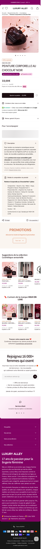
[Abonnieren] (35, 377)
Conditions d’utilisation (11, 543)
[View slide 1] (17, 413)
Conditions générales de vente (20, 545)
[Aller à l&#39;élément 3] (20, 55)
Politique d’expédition (22, 543)
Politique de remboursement (13, 540)
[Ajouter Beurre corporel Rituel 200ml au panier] (14, 315)
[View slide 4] (24, 413)
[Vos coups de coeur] (6, 8)
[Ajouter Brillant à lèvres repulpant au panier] (30, 273)
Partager (7, 220)
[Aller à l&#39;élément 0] (15, 55)
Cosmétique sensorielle (24, 344)
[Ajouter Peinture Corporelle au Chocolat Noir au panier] (14, 273)
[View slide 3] (21, 413)
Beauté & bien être (13, 13)
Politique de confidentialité (27, 540)
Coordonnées (31, 543)
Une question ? (34, 220)
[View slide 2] (19, 413)
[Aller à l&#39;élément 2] (18, 55)
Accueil (4, 13)
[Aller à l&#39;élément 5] (25, 55)
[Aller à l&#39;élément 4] (22, 55)
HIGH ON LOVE (6, 63)
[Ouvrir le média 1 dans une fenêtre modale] (35, 20)
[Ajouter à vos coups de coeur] (37, 95)
